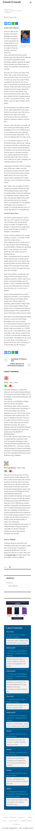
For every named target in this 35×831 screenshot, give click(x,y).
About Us (22, 817)
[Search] (9, 567)
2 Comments (7, 12)
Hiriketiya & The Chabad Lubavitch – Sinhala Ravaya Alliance (16, 653)
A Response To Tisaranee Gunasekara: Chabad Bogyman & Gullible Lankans (17, 794)
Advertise (17, 824)
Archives (9, 583)
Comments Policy (26, 820)
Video (6, 817)
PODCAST (13, 817)
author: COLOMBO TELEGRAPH (13, 11)
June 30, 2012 (8, 9)
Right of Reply (13, 820)
